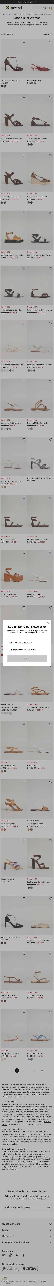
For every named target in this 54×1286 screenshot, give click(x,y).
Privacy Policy (29, 650)
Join (27, 658)
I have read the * (23, 650)
